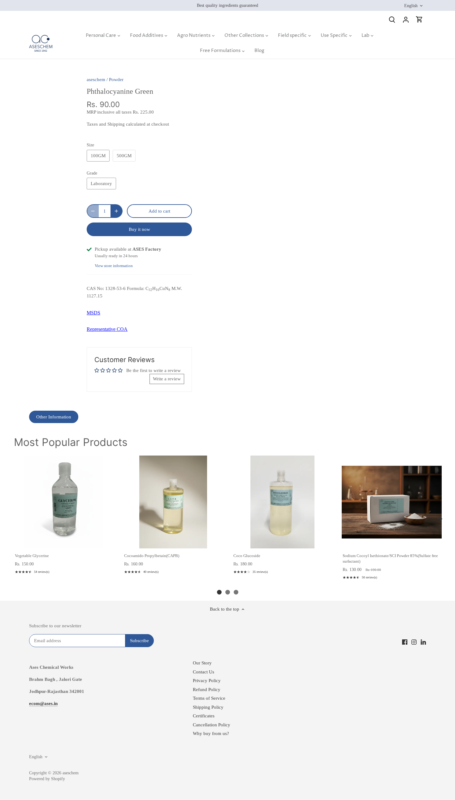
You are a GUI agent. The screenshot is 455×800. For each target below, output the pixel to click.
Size (90, 145)
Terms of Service (209, 698)
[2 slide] (227, 592)
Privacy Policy (207, 680)
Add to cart (63, 541)
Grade (92, 173)
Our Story (202, 662)
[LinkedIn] (423, 641)
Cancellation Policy (211, 724)
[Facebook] (404, 641)
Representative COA (107, 329)
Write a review (167, 378)
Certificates (203, 715)
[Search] (392, 19)
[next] (439, 519)
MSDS (93, 312)
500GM (124, 155)
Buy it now (139, 229)
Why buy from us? (211, 733)
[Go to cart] (419, 19)
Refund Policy (206, 689)
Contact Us (203, 671)
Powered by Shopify (47, 778)
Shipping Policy (208, 707)
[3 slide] (236, 592)
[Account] (406, 19)
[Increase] (116, 211)
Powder (116, 79)
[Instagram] (414, 641)
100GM (98, 155)
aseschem (96, 79)
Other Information (53, 416)
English (411, 5)
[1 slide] (219, 592)
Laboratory (101, 183)
